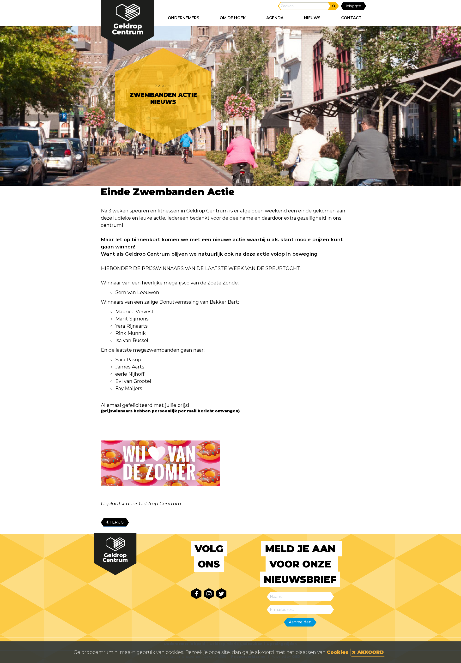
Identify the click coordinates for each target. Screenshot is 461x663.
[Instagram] (209, 593)
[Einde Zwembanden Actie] (160, 463)
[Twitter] (221, 593)
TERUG (116, 522)
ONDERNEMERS (183, 18)
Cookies (337, 652)
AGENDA (275, 18)
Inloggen (353, 6)
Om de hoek (233, 18)
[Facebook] (196, 593)
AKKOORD (370, 652)
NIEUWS (312, 18)
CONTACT (351, 18)
